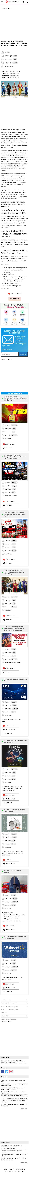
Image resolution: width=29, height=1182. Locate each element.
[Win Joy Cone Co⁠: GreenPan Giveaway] (14, 892)
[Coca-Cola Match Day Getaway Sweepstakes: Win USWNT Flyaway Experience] (14, 538)
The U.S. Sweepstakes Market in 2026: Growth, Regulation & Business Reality (13, 1088)
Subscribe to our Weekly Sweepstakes (14, 332)
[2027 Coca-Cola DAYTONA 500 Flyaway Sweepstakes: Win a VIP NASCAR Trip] (14, 594)
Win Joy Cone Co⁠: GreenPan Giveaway (12, 871)
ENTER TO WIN (10, 729)
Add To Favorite (16, 293)
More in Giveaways (6, 1000)
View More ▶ (24, 1109)
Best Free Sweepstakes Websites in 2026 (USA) (13, 1095)
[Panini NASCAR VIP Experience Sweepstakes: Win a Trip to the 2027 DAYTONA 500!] (14, 422)
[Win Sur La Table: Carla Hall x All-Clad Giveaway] (14, 831)
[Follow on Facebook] (2, 1071)
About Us (11, 1169)
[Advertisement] (14, 23)
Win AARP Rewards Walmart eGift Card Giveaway (15, 937)
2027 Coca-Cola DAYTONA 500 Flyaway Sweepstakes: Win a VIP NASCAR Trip (14, 572)
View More (9, 448)
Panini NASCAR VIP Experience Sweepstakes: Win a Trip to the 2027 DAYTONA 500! (15, 398)
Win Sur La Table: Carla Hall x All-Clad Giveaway (14, 810)
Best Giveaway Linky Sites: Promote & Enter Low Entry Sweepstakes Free (13, 1159)
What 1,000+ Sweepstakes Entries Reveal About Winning (13, 1080)
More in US (4, 1012)
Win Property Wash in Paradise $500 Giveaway (15, 680)
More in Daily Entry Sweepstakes (9, 1006)
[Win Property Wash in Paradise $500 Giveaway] (14, 699)
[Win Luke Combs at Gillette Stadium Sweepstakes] (14, 766)
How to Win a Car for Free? (8, 1148)
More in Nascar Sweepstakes (9, 1019)
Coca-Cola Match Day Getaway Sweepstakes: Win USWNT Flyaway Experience (15, 514)
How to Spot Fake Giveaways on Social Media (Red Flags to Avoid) (14, 1105)
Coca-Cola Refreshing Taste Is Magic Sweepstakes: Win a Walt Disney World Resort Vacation (14, 628)
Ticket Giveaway (8, 253)
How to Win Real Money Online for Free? (11, 1145)
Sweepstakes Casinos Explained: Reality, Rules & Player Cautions (13, 1092)
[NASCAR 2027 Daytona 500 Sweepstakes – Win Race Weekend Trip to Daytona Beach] (14, 480)
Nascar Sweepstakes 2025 (13, 213)
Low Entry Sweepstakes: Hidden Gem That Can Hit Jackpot (13, 1155)
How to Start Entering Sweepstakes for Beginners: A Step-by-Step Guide (14, 1084)
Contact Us (21, 1172)
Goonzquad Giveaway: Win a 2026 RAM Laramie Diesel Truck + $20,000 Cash (13, 1061)
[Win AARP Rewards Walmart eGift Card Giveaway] (14, 957)
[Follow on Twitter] (6, 1071)
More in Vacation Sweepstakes (9, 1003)
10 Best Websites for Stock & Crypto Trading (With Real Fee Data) (14, 1101)
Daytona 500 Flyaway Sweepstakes (12, 232)
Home (5, 1169)
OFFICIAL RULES (7, 733)
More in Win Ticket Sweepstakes (9, 1009)
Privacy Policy (19, 1169)
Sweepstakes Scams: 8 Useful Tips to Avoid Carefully (12, 1151)
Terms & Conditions (10, 1172)
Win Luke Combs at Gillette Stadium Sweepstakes (15, 741)
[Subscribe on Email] (10, 1071)
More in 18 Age (5, 1016)
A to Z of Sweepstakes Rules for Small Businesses (14, 1098)
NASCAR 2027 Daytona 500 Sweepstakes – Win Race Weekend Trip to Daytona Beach (15, 456)
